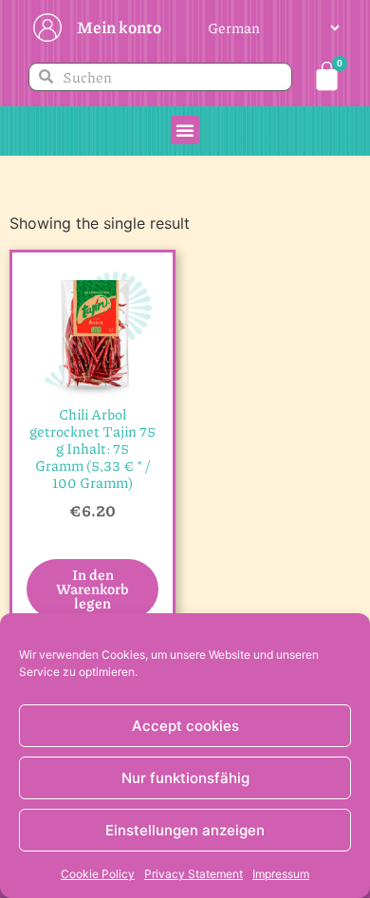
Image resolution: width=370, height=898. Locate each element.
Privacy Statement (193, 874)
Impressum (280, 874)
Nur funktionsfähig (185, 778)
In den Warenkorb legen (92, 588)
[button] (185, 130)
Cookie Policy (98, 874)
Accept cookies (185, 726)
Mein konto (119, 26)
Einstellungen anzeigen (185, 830)
